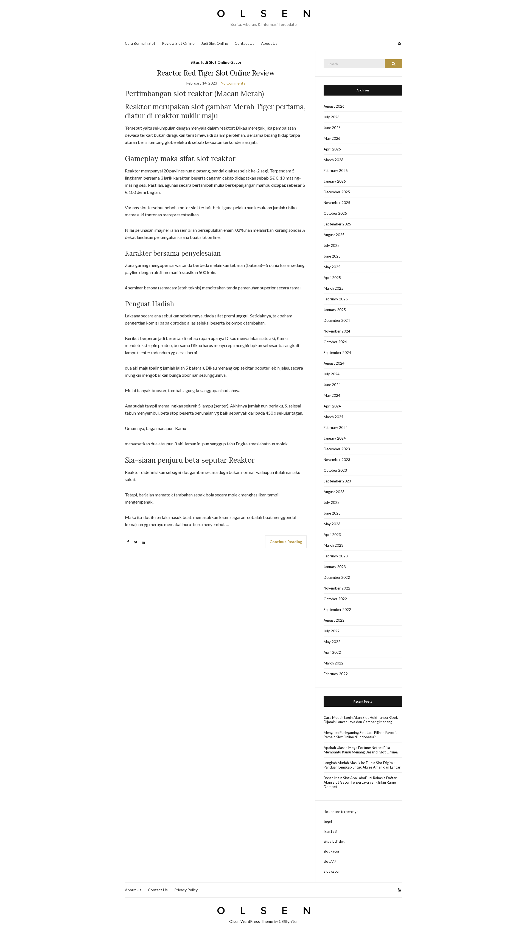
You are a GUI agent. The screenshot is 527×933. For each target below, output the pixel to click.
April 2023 (332, 534)
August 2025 (334, 235)
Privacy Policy (186, 889)
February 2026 (336, 170)
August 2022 (334, 620)
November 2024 (337, 331)
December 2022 (337, 577)
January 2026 (335, 181)
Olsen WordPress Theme (251, 921)
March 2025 (333, 288)
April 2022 (332, 652)
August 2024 (334, 363)
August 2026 (334, 106)
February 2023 (336, 556)
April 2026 (332, 149)
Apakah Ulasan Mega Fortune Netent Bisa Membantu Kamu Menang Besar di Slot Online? (361, 749)
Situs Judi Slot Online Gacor (216, 62)
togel (328, 821)
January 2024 (335, 438)
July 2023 (332, 502)
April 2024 (332, 406)
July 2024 (332, 374)
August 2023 (334, 492)
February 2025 (336, 299)
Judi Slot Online (214, 43)
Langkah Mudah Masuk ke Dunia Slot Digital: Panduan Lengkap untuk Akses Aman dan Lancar (362, 765)
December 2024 (337, 320)
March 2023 (333, 545)
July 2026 (332, 117)
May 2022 (332, 641)
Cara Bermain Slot (140, 43)
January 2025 (335, 310)
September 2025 (337, 224)
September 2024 (337, 352)
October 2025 (335, 213)
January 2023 (335, 567)
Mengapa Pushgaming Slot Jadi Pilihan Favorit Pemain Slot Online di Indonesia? (360, 734)
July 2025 (332, 245)
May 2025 (332, 267)
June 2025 (332, 256)
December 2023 (337, 449)
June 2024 (332, 384)
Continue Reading (286, 541)
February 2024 (336, 427)
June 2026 (332, 127)
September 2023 (337, 481)
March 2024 (333, 417)
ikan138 (330, 831)
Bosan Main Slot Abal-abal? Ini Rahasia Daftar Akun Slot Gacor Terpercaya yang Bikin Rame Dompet (360, 782)
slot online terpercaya (341, 811)
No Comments (233, 83)
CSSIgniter (288, 921)
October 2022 (335, 599)
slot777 (330, 861)
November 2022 (337, 588)
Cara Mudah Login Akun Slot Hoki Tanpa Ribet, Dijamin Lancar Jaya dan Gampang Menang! (361, 719)
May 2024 (332, 395)
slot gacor (332, 851)
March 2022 (333, 663)
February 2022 (336, 674)
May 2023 (332, 524)
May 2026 (332, 138)
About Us (269, 43)
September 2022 (337, 609)
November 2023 (337, 459)
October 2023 (335, 470)
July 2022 (332, 631)
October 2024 (335, 342)
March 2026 (333, 160)
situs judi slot (334, 841)
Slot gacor (332, 871)
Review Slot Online (178, 43)
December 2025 (337, 192)
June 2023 (332, 513)
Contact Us (244, 43)
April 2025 (332, 277)
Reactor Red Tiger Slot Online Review (216, 72)
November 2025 (337, 202)
